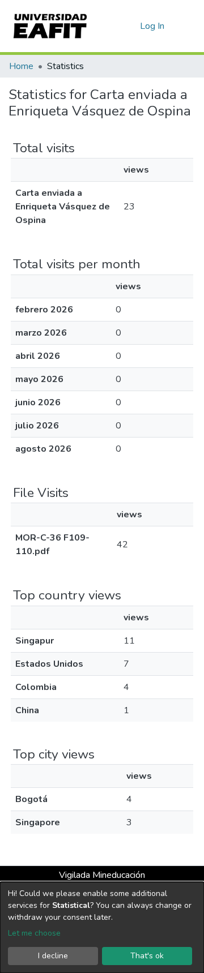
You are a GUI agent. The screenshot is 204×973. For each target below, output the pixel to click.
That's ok (147, 955)
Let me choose (34, 933)
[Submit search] (113, 26)
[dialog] (102, 927)
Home (21, 66)
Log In (152, 26)
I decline (53, 955)
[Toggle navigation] (188, 26)
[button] (129, 26)
